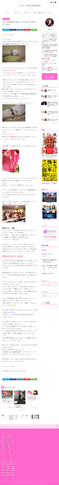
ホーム (8, 12)
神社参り (8, 468)
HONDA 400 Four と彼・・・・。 (48, 255)
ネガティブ (5, 446)
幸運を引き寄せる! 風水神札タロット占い (49, 156)
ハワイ (10, 446)
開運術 (8, 474)
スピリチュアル (5, 440)
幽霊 (11, 461)
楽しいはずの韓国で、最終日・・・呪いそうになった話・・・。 (50, 267)
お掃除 (4, 438)
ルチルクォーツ (5, 457)
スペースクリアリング (6, 442)
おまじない (5, 436)
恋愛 (15, 461)
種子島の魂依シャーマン (49, 219)
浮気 (3, 466)
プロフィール (17, 12)
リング (13, 455)
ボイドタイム (5, 453)
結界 (3, 470)
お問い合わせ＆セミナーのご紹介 (12, 256)
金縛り (8, 472)
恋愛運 (4, 464)
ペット (10, 451)
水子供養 (13, 464)
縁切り (8, 470)
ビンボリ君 (13, 449)
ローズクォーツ (13, 457)
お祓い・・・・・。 (48, 250)
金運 (13, 472)
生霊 (13, 466)
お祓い (9, 438)
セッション (27, 12)
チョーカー (5, 444)
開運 (3, 474)
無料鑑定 (8, 466)
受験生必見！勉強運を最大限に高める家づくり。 (50, 261)
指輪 (8, 464)
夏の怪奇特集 (5, 461)
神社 (3, 468)
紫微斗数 (14, 468)
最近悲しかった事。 (48, 273)
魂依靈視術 (49, 202)
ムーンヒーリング (6, 455)
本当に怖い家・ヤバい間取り (49, 183)
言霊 (13, 470)
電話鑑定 (13, 474)
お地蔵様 (10, 436)
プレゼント (5, 451)
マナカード (12, 453)
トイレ (10, 444)
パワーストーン (6, 19)
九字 (3, 459)
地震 (12, 459)
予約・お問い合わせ (39, 12)
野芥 (3, 472)
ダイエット (15, 442)
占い (8, 459)
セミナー (50, 12)
